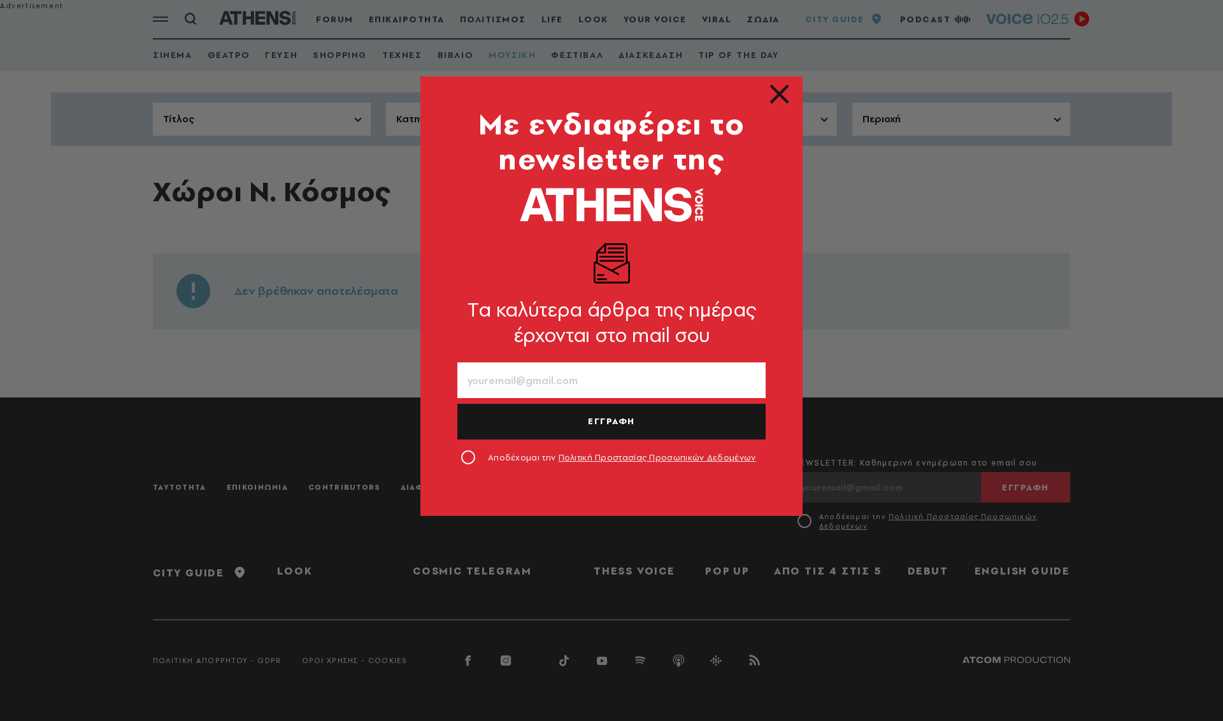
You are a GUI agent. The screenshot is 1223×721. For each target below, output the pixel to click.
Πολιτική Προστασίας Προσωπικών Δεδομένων (657, 457)
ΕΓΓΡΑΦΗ (611, 421)
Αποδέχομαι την (622, 457)
